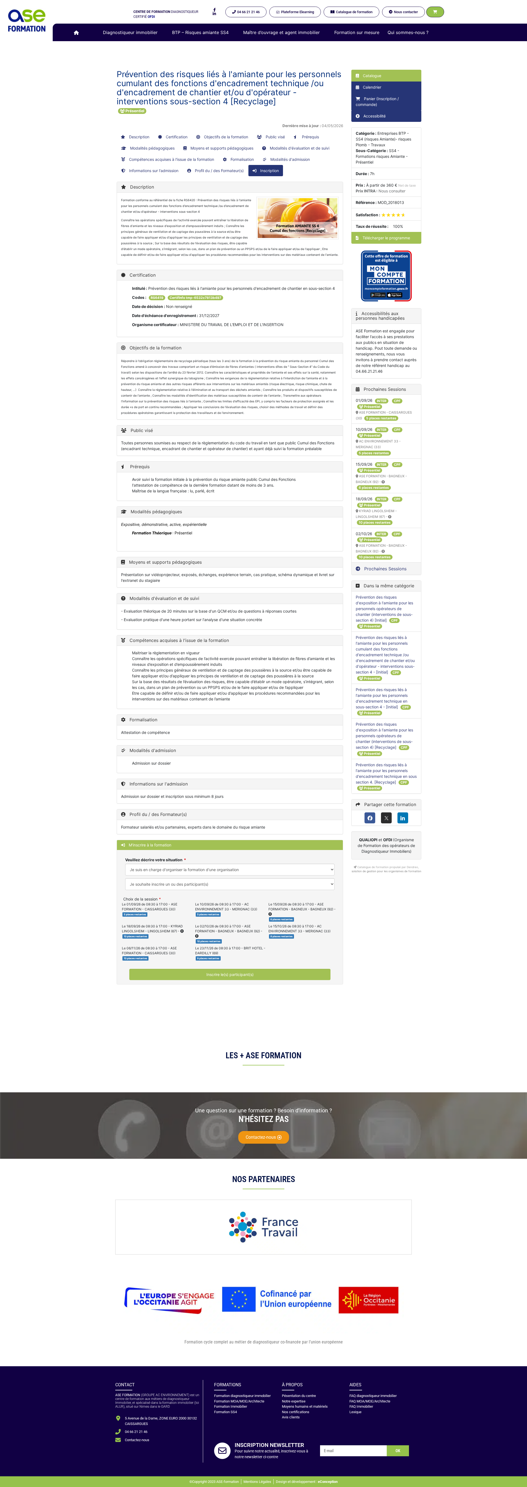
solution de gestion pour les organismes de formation (386, 871)
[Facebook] (370, 817)
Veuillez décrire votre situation (154, 859)
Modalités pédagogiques (152, 148)
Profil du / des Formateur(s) (219, 170)
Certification (176, 136)
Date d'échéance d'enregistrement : (165, 315)
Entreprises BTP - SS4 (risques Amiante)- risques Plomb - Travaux (383, 139)
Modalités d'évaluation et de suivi (299, 148)
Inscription (269, 170)
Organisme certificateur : (155, 324)
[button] (133, 32)
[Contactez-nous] (118, 1440)
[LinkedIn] (402, 817)
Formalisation (241, 159)
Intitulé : (139, 288)
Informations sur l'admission (153, 170)
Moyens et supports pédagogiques (221, 148)
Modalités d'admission (289, 159)
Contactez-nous (137, 1440)
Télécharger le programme (385, 237)
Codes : (139, 297)
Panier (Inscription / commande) (377, 101)
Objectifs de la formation (225, 136)
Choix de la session (140, 899)
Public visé (275, 136)
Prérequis (310, 136)
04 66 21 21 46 (136, 1432)
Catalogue (371, 75)
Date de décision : (148, 306)
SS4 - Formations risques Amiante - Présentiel (382, 156)
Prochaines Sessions (385, 568)
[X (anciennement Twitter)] (386, 817)
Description (138, 136)
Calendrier (371, 87)
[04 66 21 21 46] (118, 1432)
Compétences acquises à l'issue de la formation (171, 159)
